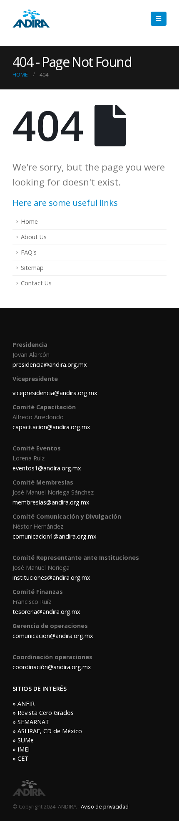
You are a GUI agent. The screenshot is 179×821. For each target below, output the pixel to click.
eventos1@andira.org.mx (46, 468)
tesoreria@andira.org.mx (46, 612)
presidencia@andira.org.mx (49, 364)
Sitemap (32, 268)
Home (29, 221)
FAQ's (29, 252)
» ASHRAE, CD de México (47, 731)
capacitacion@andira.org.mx (51, 427)
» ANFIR (23, 703)
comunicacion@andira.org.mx (52, 636)
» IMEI (21, 749)
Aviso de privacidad (105, 806)
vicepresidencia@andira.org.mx (54, 393)
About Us (34, 237)
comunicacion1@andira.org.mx (54, 536)
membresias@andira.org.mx (51, 502)
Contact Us (36, 283)
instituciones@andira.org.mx (51, 577)
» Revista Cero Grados (43, 713)
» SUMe (23, 740)
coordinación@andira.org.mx (51, 667)
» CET (20, 758)
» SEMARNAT (31, 722)
